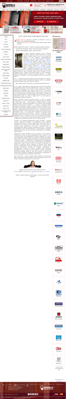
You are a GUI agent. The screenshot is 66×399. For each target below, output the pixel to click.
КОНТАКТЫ (62, 9)
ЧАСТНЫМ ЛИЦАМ (20, 1)
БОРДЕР (58, 272)
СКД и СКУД (6, 78)
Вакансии (6, 114)
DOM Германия (58, 161)
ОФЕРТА (43, 1)
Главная (6, 36)
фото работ (6, 44)
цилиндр (49, 65)
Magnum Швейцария (58, 318)
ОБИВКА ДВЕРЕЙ (43, 9)
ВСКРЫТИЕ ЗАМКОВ (50, 9)
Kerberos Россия (59, 227)
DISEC (59, 149)
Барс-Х (15, 78)
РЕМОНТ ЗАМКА (56, 9)
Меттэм (58, 239)
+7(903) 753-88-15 (59, 384)
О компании (13, 32)
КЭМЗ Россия (58, 296)
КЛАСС (58, 262)
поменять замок (40, 64)
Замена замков (40, 56)
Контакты (6, 54)
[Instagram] (37, 394)
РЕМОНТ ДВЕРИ (15, 9)
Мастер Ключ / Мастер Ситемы (6, 70)
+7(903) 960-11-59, (51, 384)
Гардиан (58, 205)
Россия (58, 216)
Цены (6, 39)
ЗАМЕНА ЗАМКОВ (22, 9)
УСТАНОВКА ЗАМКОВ (36, 9)
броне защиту (37, 67)
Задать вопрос (6, 105)
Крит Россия (58, 351)
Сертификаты (53, 32)
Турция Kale (59, 183)
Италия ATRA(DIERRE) (58, 139)
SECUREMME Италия (58, 171)
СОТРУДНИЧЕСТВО (33, 1)
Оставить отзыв (6, 108)
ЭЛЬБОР (58, 251)
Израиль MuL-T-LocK (58, 127)
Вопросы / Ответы (6, 103)
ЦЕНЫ (7, 9)
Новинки (6, 95)
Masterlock (59, 194)
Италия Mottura (58, 115)
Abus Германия (58, 82)
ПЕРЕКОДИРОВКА (28, 9)
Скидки (37, 32)
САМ (58, 283)
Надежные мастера (6, 98)
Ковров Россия (58, 363)
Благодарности (17, 32)
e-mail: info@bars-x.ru (40, 4)
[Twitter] (31, 394)
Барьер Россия (58, 340)
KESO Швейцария (58, 61)
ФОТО (11, 9)
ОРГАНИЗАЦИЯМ (26, 1)
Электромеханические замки (6, 85)
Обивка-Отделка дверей (6, 59)
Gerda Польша (58, 328)
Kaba (59, 93)
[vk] (35, 394)
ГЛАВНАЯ (3, 9)
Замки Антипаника (6, 75)
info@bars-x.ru (59, 381)
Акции (33, 32)
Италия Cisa (58, 104)
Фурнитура (6, 90)
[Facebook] (29, 394)
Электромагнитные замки (6, 83)
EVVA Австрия (58, 71)
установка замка (32, 59)
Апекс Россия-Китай (58, 305)
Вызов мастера (59, 32)
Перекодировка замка (45, 68)
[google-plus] (33, 394)
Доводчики (6, 93)
